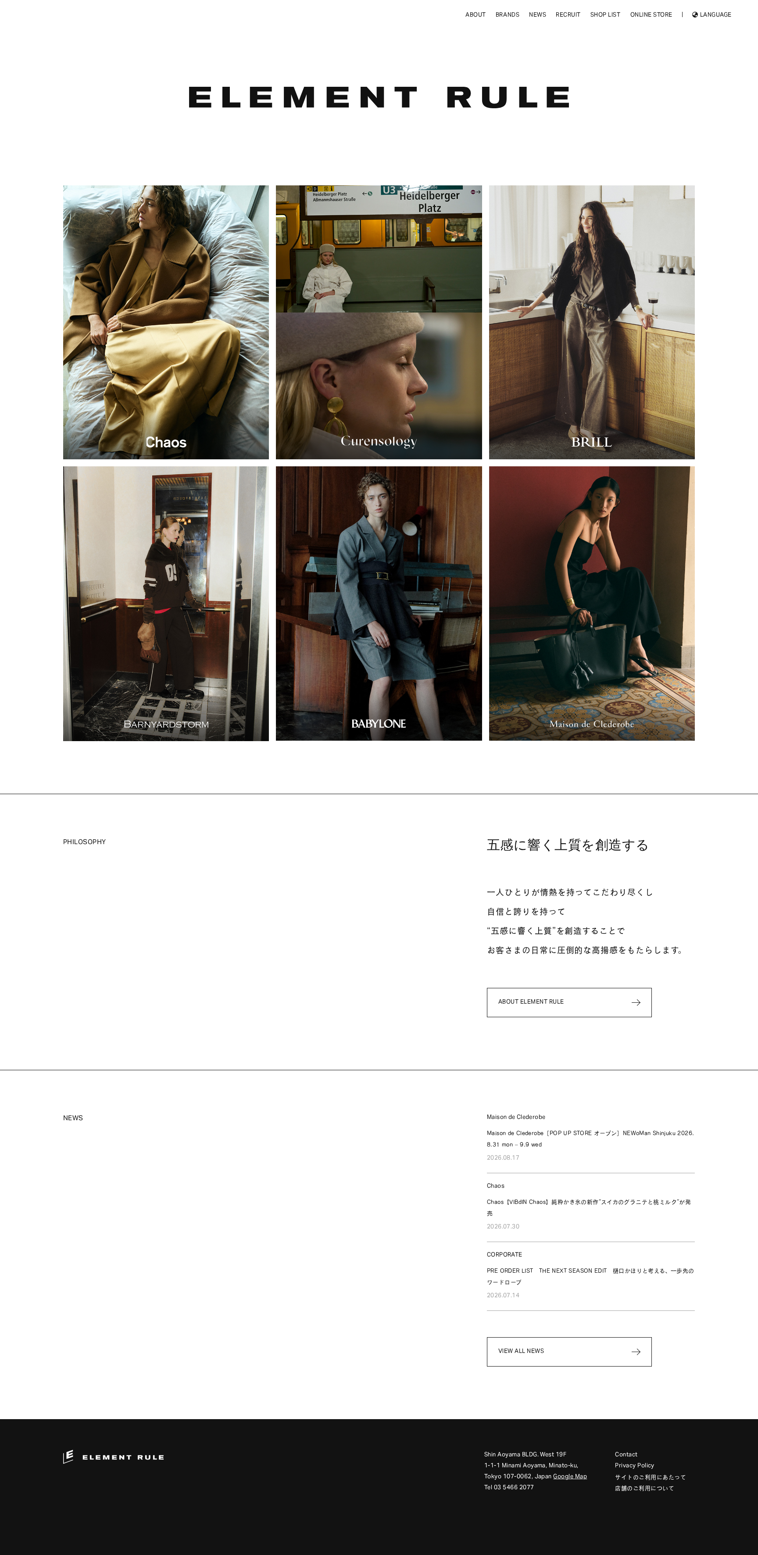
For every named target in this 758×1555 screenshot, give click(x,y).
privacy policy (634, 1466)
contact (626, 1455)
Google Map (570, 1477)
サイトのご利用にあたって (650, 1477)
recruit (568, 15)
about (475, 15)
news (537, 15)
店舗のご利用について (644, 1488)
